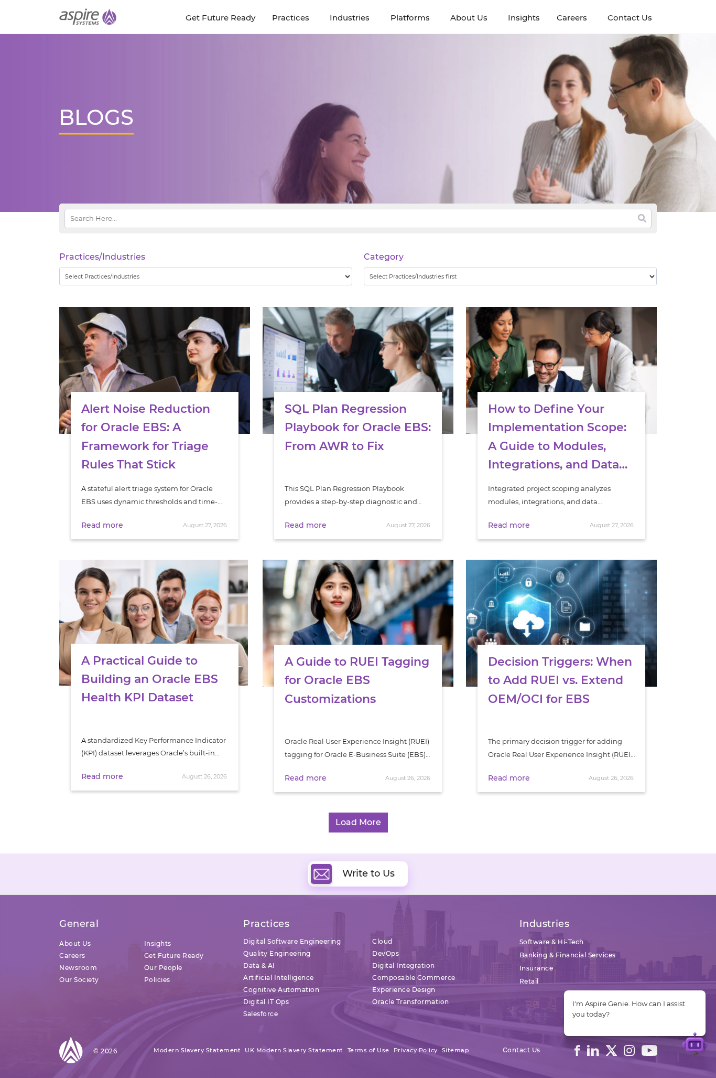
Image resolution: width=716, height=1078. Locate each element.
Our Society (79, 980)
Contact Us (521, 1050)
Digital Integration (403, 965)
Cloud (382, 941)
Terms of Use (368, 1050)
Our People (163, 968)
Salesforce (260, 1014)
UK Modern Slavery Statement (294, 1050)
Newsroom (78, 968)
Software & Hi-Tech (551, 942)
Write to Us (368, 873)
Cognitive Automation (281, 990)
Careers (72, 955)
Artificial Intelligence (278, 977)
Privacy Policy (416, 1050)
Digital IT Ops (266, 1002)
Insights (157, 943)
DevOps (385, 953)
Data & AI (259, 965)
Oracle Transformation (410, 1002)
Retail (529, 981)
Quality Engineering (277, 953)
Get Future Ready (174, 955)
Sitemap (456, 1050)
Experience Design (404, 990)
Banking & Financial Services (567, 955)
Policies (157, 980)
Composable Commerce (413, 977)
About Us (75, 943)
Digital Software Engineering (292, 941)
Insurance (536, 968)
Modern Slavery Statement (197, 1050)
